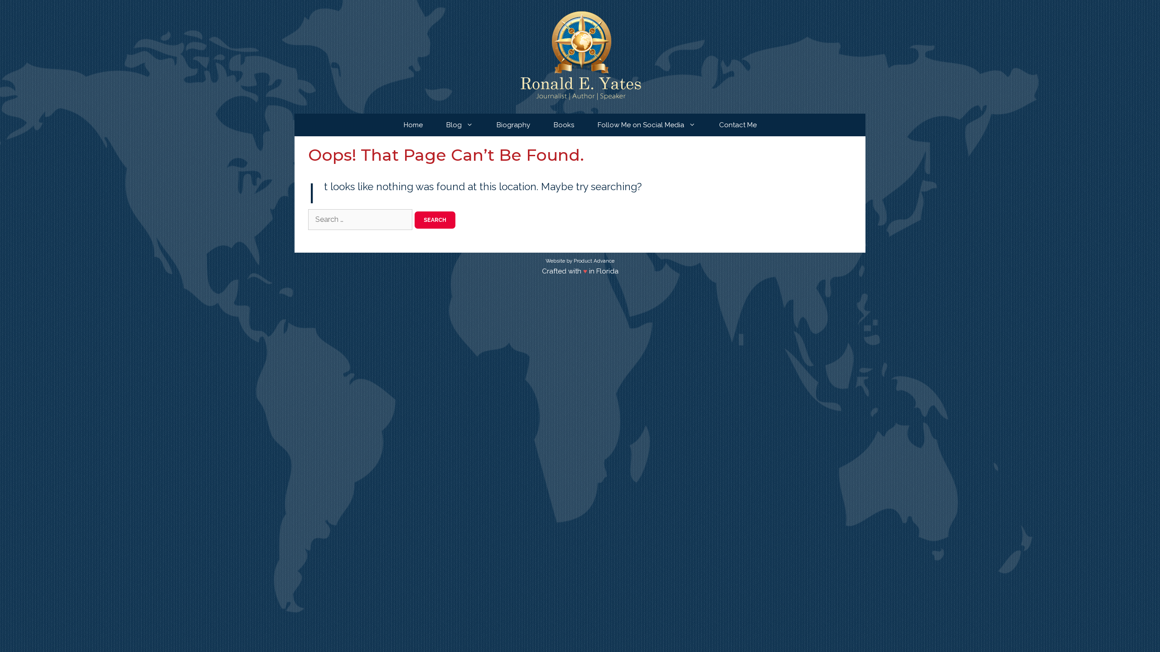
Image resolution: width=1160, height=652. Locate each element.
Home (413, 125)
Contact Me (738, 125)
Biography (513, 125)
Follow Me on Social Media (641, 125)
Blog (454, 125)
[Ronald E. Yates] (580, 56)
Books (564, 125)
